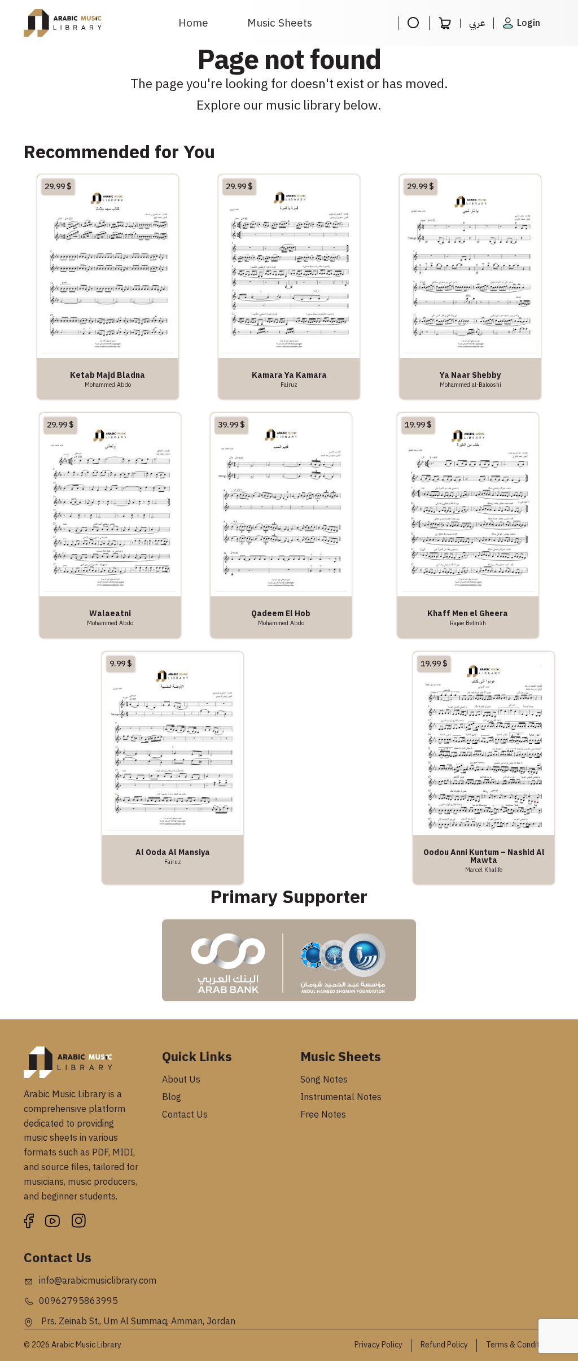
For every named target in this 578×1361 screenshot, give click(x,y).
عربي (477, 23)
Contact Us (185, 1115)
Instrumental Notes (341, 1097)
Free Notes (323, 1115)
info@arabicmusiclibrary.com (97, 1281)
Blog (171, 1097)
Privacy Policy (378, 1345)
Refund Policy (444, 1345)
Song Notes (324, 1080)
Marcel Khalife (483, 869)
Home (193, 23)
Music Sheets (279, 23)
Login (528, 23)
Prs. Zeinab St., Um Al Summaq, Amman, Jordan (137, 1321)
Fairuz (289, 384)
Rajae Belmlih (468, 622)
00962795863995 (78, 1301)
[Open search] (413, 23)
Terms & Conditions (520, 1345)
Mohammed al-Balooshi (470, 384)
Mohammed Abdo (108, 384)
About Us (181, 1080)
